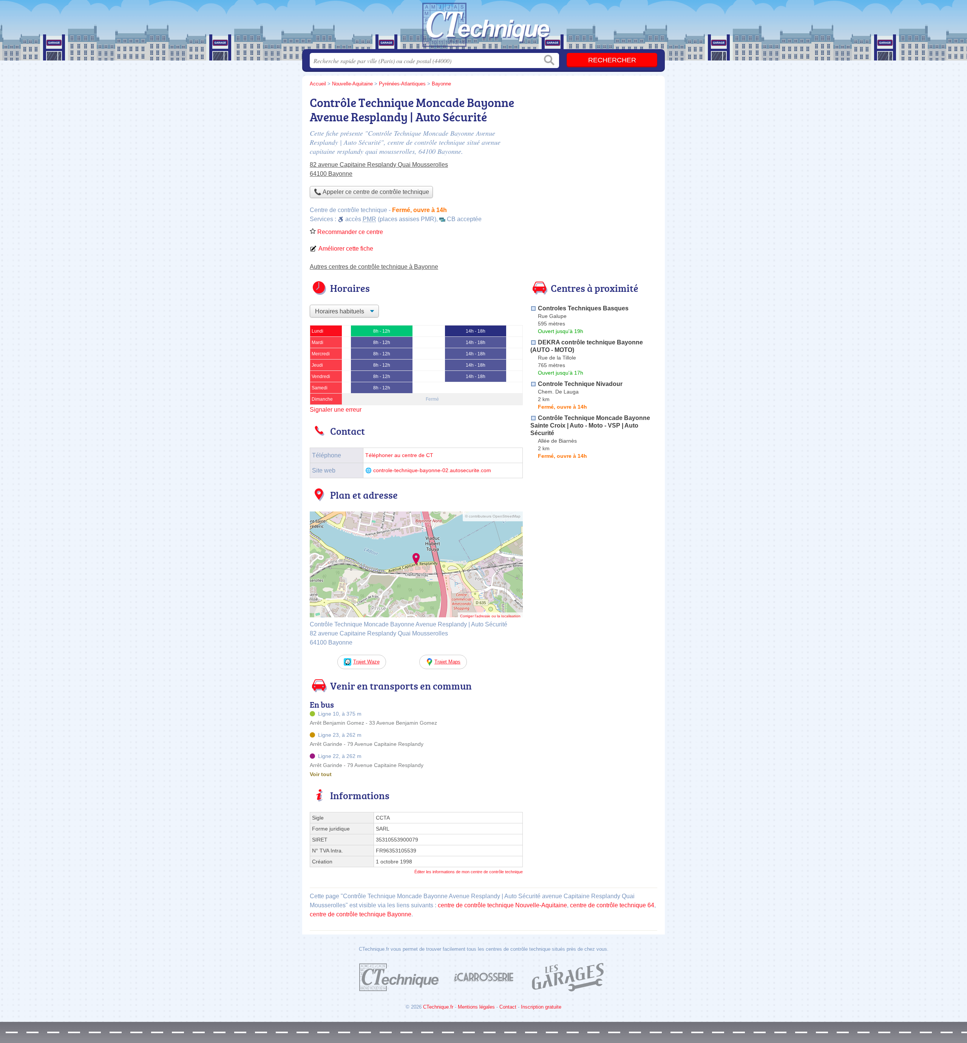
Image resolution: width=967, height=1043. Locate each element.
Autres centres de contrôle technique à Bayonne (374, 266)
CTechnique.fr (438, 1007)
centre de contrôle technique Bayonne (360, 914)
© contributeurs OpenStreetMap (493, 516)
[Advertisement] (593, 146)
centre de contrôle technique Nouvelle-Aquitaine (502, 905)
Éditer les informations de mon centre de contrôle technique (468, 871)
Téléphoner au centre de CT (399, 455)
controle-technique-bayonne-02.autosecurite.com (432, 470)
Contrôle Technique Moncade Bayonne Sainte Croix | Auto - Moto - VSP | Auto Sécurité (590, 425)
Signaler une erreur (335, 409)
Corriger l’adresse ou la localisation (490, 616)
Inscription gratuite (541, 1007)
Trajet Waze (366, 662)
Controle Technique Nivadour (580, 384)
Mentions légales (476, 1007)
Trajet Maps (447, 662)
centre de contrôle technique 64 (612, 905)
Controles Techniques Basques (583, 308)
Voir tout (321, 774)
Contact (507, 1007)
